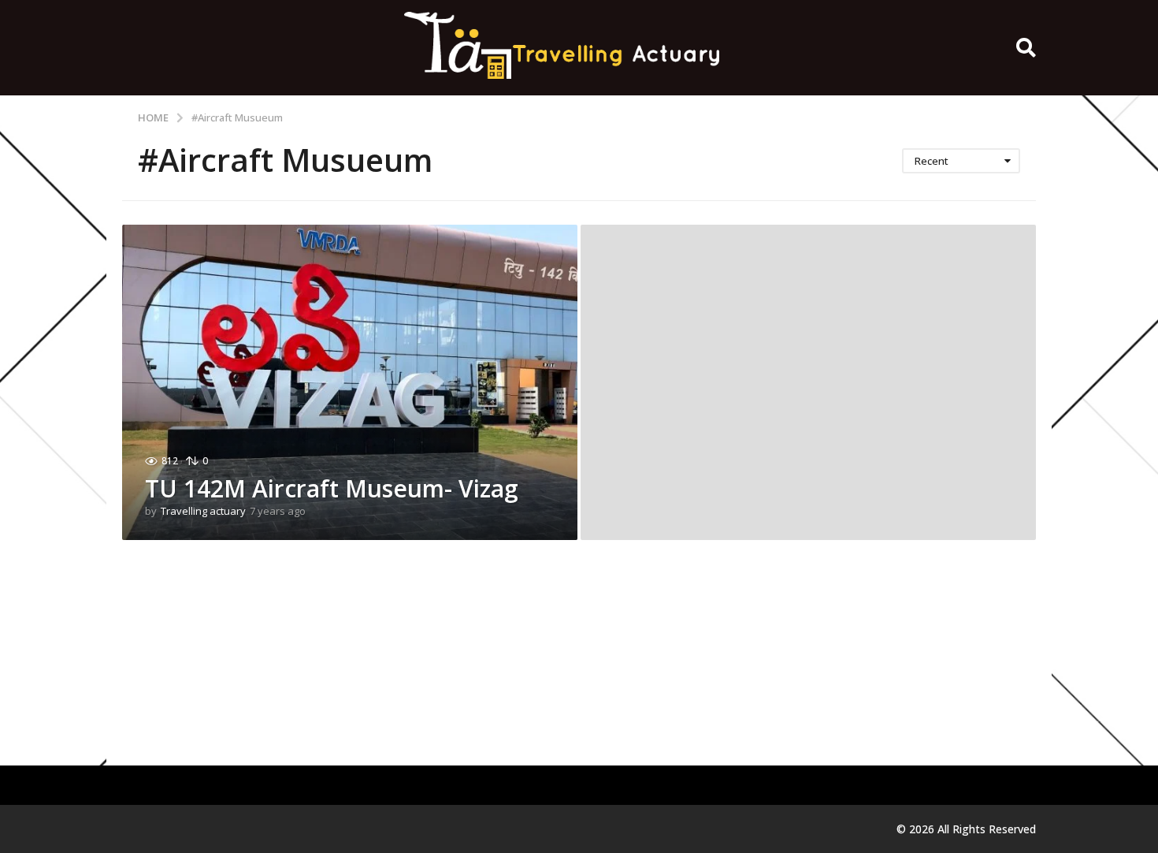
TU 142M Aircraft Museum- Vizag (331, 488)
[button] (1026, 48)
